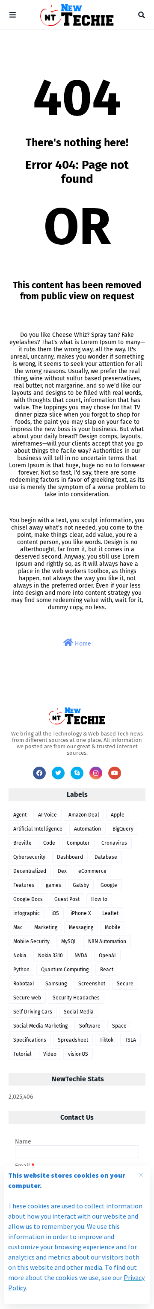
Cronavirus (114, 843)
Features (23, 885)
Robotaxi (23, 984)
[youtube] (114, 773)
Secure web (27, 998)
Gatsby (81, 885)
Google (109, 885)
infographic (26, 913)
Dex (62, 871)
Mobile (113, 927)
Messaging (81, 927)
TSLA (130, 1040)
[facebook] (39, 773)
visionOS (78, 1054)
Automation (87, 829)
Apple (117, 815)
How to (99, 899)
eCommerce (92, 871)
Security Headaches (76, 998)
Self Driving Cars (32, 1012)
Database (106, 857)
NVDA (80, 956)
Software (90, 1026)
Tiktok (106, 1040)
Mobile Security (31, 941)
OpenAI (107, 956)
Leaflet (110, 913)
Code (49, 843)
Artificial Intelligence (37, 829)
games (53, 885)
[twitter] (58, 773)
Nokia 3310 (50, 956)
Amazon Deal (83, 815)
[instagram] (95, 773)
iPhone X (81, 913)
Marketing (45, 927)
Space (119, 1026)
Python (21, 970)
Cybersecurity (29, 857)
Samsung (56, 984)
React (106, 970)
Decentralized (29, 871)
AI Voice (47, 815)
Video (49, 1054)
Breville (22, 843)
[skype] (77, 773)
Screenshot (91, 984)
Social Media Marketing (40, 1026)
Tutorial (22, 1054)
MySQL (69, 941)
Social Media (79, 1012)
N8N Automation (107, 941)
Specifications (29, 1040)
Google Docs (28, 899)
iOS (55, 913)
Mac (18, 927)
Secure (125, 984)
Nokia (20, 956)
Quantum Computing (65, 970)
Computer (78, 843)
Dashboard (70, 857)
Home (82, 643)
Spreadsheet (73, 1040)
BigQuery (123, 829)
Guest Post (67, 899)
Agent (20, 815)
